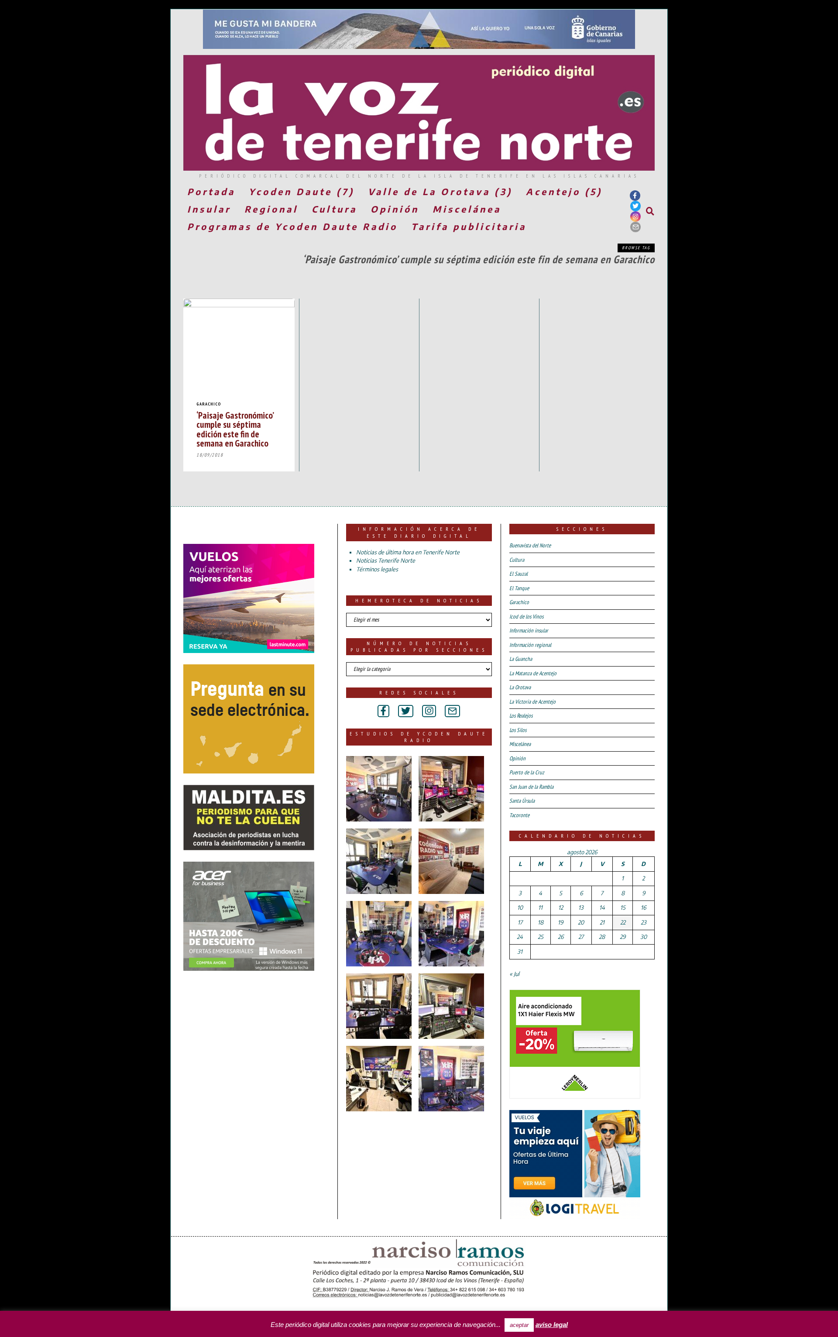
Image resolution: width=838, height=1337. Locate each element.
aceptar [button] (519, 1325)
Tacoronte (519, 815)
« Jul (514, 973)
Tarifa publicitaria (468, 226)
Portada (211, 191)
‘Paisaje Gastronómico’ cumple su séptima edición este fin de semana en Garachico (234, 429)
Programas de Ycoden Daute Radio (292, 226)
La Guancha (520, 659)
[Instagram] (635, 216)
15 (622, 907)
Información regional (530, 645)
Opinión (395, 208)
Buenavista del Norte (530, 545)
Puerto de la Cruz (526, 772)
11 (540, 907)
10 (520, 907)
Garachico (208, 404)
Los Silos (517, 730)
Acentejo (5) (564, 191)
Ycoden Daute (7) (301, 191)
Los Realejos (520, 715)
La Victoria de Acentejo (532, 701)
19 (560, 922)
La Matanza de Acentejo (532, 673)
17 (520, 922)
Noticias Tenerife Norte (385, 560)
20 (581, 922)
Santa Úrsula (522, 800)
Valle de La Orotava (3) (440, 191)
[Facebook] (635, 195)
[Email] (635, 227)
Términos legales (377, 569)
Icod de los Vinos (526, 616)
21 (602, 922)
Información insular (528, 630)
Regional (271, 208)
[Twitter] (635, 206)
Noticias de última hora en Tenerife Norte (408, 552)
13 (581, 907)
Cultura (334, 208)
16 (643, 907)
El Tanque (519, 588)
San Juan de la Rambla (531, 787)
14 (602, 907)
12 (560, 907)
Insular (209, 208)
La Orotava (520, 687)
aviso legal (552, 1324)
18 (540, 922)
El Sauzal (518, 573)
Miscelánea (467, 208)
